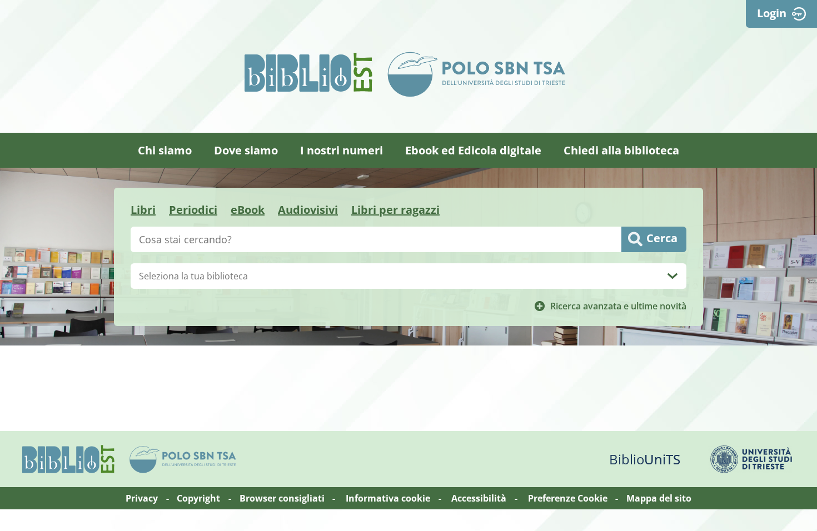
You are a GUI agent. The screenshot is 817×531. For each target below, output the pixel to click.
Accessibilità (478, 498)
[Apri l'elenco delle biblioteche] (672, 276)
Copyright (198, 498)
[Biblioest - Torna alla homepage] (308, 72)
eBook (248, 209)
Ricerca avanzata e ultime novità (618, 306)
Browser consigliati (282, 498)
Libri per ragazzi (395, 209)
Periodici (193, 209)
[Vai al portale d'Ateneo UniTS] (751, 459)
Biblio (644, 459)
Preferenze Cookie (567, 498)
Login (771, 13)
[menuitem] (165, 150)
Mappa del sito (658, 498)
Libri (143, 209)
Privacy (142, 498)
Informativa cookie (388, 498)
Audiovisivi (308, 209)
